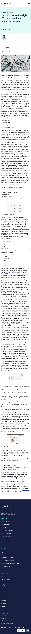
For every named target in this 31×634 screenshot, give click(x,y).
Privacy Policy (4, 620)
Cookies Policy (4, 618)
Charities (3, 554)
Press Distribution (5, 527)
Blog (2, 576)
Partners (3, 600)
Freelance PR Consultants (8, 560)
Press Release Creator (7, 536)
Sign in (3, 606)
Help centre (4, 582)
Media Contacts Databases (12, 139)
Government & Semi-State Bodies (10, 563)
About (3, 595)
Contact (3, 598)
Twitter (15, 491)
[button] (29, 3)
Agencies (3, 552)
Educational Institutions (7, 557)
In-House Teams (5, 566)
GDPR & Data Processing (7, 623)
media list (3, 277)
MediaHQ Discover (6, 542)
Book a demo (9, 272)
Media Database (5, 524)
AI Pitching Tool (5, 539)
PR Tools (19, 110)
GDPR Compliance (6, 533)
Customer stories (5, 579)
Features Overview (6, 521)
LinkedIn (19, 491)
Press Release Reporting (7, 530)
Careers (3, 603)
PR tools (24, 87)
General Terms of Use (6, 615)
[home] (6, 3)
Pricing (3, 585)
